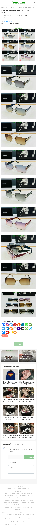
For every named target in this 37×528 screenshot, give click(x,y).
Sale (21, 512)
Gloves (11, 498)
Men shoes (30, 500)
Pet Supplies (30, 502)
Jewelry (31, 498)
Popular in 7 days (10, 519)
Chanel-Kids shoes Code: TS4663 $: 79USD (26, 383)
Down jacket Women (20, 495)
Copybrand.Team (23, 15)
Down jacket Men (8, 495)
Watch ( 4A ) (31, 488)
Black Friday (21, 514)
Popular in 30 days (21, 519)
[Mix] (11, 328)
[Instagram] (7, 324)
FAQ (2, 517)
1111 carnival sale (12, 514)
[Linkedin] (7, 328)
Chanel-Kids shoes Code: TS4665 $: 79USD (26, 401)
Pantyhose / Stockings (14, 502)
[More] (15, 332)
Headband (17, 498)
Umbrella (6, 507)
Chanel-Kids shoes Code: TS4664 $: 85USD (10, 401)
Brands (3, 512)
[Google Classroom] (7, 332)
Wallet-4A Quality (21, 488)
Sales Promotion (30, 514)
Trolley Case (31, 505)
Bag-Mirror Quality (10, 493)
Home (3, 487)
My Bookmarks (31, 519)
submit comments (29, 457)
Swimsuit (20, 505)
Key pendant (7, 500)
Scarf (11, 505)
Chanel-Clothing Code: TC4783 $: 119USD (10, 383)
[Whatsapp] (26, 324)
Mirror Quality (18, 491)
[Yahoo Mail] (19, 328)
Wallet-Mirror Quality (15, 507)
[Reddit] (19, 324)
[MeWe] (22, 324)
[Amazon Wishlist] (11, 332)
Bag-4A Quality (11, 488)
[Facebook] (3, 324)
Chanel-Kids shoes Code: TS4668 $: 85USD (10, 436)
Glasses (35, 7)
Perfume (24, 502)
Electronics (30, 495)
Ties (26, 505)
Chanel (5, 335)
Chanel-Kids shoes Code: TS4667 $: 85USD (26, 418)
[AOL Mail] (22, 328)
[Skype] (30, 328)
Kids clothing (15, 500)
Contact (19, 522)
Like (20, 517)
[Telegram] (3, 328)
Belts (17, 493)
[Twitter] (11, 324)
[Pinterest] (15, 324)
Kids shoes (23, 500)
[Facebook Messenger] (3, 332)
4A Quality (21, 487)
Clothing (29, 493)
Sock (15, 505)
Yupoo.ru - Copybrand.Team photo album (20, 7)
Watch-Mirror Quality (27, 507)
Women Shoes (18, 509)
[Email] (30, 324)
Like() (18, 344)
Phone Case (5, 505)
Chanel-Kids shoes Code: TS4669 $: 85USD (26, 436)
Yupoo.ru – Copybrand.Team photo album (20, 525)
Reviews (13, 522)
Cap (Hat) (23, 493)
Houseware (25, 498)
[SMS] (26, 328)
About (24, 522)
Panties (5, 502)
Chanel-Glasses (11, 17)
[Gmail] (15, 328)
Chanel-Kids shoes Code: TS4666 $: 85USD (10, 418)
